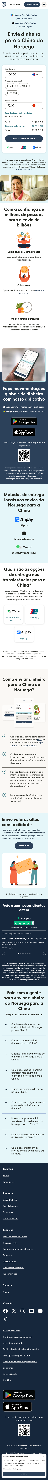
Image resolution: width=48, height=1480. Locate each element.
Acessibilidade (10, 1374)
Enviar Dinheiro (10, 1200)
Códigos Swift (10, 1243)
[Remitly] (4, 4)
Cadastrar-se (32, 4)
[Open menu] (44, 4)
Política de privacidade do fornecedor (21, 1349)
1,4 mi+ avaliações (29, 17)
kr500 (10, 86)
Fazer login (15, 4)
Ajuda (6, 1292)
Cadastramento (10, 1219)
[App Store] (24, 432)
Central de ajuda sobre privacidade (20, 1362)
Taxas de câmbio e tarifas (15, 1237)
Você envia (10, 69)
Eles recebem (11, 101)
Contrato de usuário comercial (17, 1337)
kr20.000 (12, 93)
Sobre (6, 1176)
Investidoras (8, 1182)
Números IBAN (9, 1261)
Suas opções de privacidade (16, 1356)
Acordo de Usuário (11, 1331)
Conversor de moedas (13, 1268)
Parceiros (7, 1255)
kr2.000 (23, 86)
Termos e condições (23, 169)
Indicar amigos (10, 1274)
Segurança (8, 1368)
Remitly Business (10, 1206)
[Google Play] (24, 421)
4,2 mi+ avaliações (29, 25)
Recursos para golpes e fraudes (18, 1249)
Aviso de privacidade (13, 1343)
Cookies (7, 1380)
